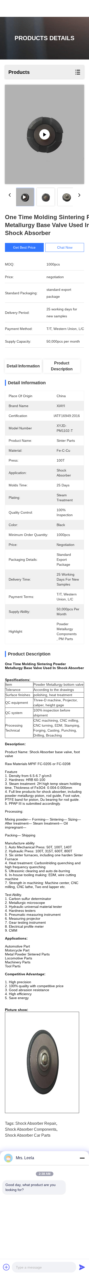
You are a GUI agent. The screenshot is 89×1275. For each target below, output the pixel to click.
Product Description (62, 366)
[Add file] (6, 1267)
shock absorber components (30, 1129)
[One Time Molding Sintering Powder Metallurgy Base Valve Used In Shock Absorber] (44, 134)
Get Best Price (24, 247)
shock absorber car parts (27, 1135)
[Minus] (82, 1158)
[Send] (82, 1267)
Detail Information (23, 366)
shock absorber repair (35, 1123)
